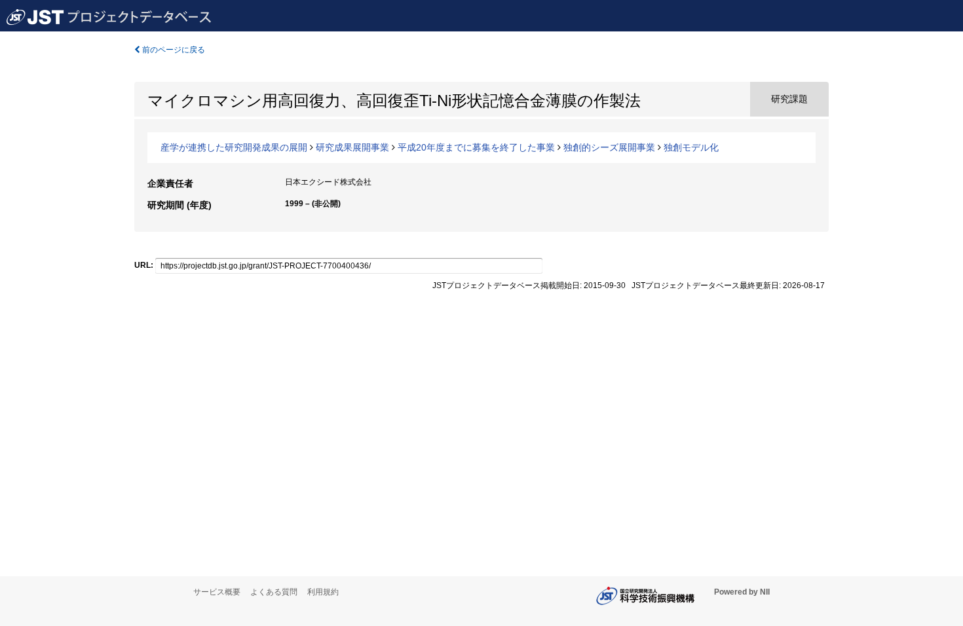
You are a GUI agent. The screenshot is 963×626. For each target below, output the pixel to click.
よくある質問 (273, 592)
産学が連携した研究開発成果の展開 (233, 147)
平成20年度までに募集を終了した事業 (476, 147)
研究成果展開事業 (352, 147)
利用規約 (323, 592)
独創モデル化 (691, 147)
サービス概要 (216, 592)
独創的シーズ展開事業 (609, 147)
